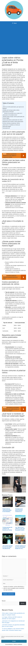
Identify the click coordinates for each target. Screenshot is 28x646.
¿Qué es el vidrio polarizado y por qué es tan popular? (13, 107)
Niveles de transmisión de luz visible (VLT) (13, 113)
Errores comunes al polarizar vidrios (11, 123)
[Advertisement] (14, 40)
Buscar (4, 600)
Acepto (14, 641)
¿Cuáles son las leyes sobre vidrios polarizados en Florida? (11, 110)
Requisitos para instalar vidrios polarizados (13, 121)
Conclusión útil (6, 128)
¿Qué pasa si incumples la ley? (10, 115)
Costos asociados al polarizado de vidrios (13, 119)
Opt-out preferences (9, 644)
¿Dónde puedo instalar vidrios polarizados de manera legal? (13, 117)
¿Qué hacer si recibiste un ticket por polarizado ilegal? (11, 125)
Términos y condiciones (17, 644)
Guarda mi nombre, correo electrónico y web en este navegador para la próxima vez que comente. (13, 588)
